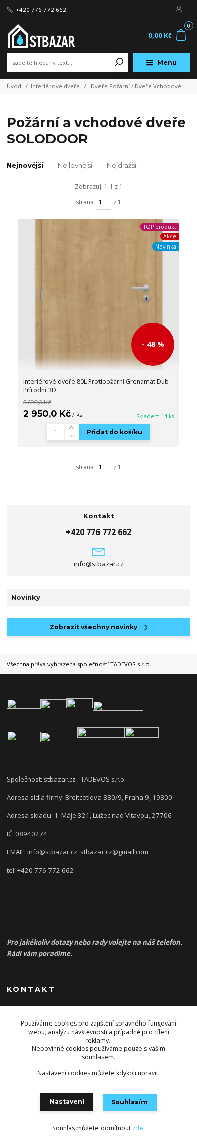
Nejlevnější (75, 165)
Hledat (119, 62)
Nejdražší (121, 165)
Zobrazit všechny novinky (93, 627)
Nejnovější (25, 165)
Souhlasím (129, 1102)
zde (137, 1128)
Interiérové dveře (55, 86)
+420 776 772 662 (41, 10)
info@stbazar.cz (99, 563)
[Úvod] (41, 36)
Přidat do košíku (114, 432)
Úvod (14, 86)
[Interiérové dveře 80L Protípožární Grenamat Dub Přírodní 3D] (98, 295)
